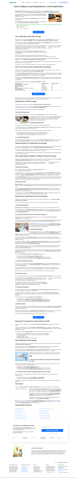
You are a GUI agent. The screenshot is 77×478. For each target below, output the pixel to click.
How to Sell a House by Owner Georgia (20, 415)
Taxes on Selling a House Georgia (44, 411)
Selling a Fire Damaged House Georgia (20, 418)
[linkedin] (62, 462)
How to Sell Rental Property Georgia (44, 410)
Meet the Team (23, 467)
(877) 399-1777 (60, 468)
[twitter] (57, 462)
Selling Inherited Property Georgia (19, 408)
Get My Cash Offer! (52, 430)
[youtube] (60, 462)
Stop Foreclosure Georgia (18, 413)
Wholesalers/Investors (25, 471)
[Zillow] (64, 462)
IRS (58, 70)
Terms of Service (65, 470)
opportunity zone (19, 263)
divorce (59, 289)
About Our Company (24, 466)
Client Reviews (26, 28)
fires (44, 299)
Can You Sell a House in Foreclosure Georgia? (45, 408)
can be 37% (31, 75)
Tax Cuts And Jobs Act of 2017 (29, 172)
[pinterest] (67, 462)
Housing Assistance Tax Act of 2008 (43, 223)
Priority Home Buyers (22, 400)
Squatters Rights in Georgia (19, 410)
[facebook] (55, 462)
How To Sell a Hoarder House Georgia (44, 418)
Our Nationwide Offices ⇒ (50, 472)
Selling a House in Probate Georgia (20, 411)
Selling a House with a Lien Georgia (44, 413)
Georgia (58, 400)
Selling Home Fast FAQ (24, 469)
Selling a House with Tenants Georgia (44, 415)
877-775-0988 (56, 401)
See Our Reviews (24, 470)
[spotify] (65, 462)
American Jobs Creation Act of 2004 (29, 245)
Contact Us (60, 470)
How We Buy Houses (24, 468)
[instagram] (59, 462)
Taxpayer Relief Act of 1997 (25, 106)
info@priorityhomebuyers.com (63, 469)
